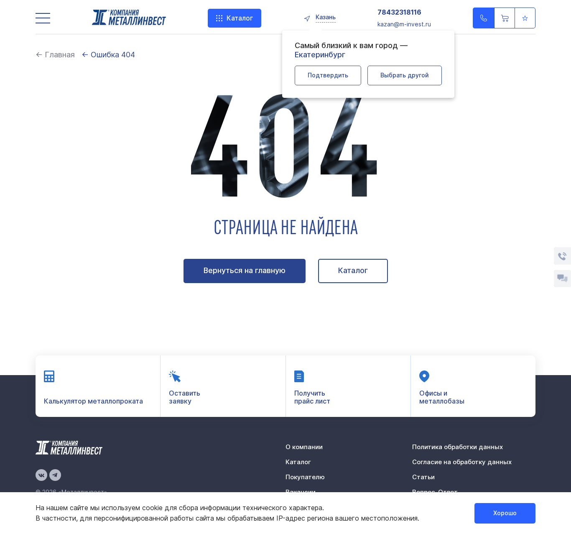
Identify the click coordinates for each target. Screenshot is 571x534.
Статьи (423, 477)
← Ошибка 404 (108, 54)
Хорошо (505, 512)
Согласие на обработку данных (462, 462)
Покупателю (305, 477)
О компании (304, 447)
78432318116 (399, 12)
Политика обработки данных (457, 447)
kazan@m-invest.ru (404, 24)
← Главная (55, 54)
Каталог (240, 18)
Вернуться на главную (245, 270)
